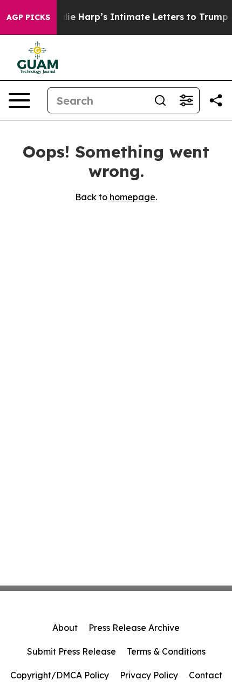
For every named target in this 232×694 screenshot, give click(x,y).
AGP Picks (28, 17)
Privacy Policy (149, 675)
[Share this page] (215, 100)
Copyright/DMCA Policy (59, 675)
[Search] (160, 100)
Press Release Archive (134, 627)
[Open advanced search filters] (186, 100)
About (65, 627)
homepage (132, 197)
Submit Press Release (71, 651)
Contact (205, 675)
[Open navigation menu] (19, 100)
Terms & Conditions (166, 651)
